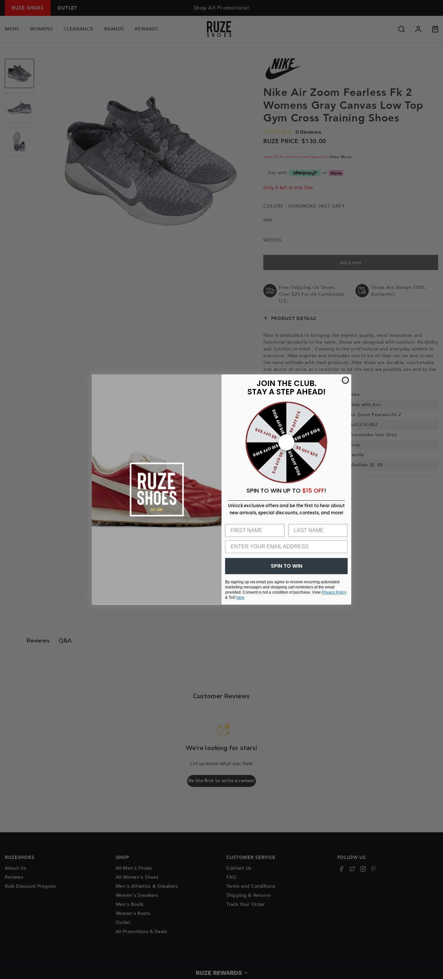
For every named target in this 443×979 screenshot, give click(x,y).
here (240, 597)
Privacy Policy (334, 592)
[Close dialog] (345, 380)
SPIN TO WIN (286, 566)
